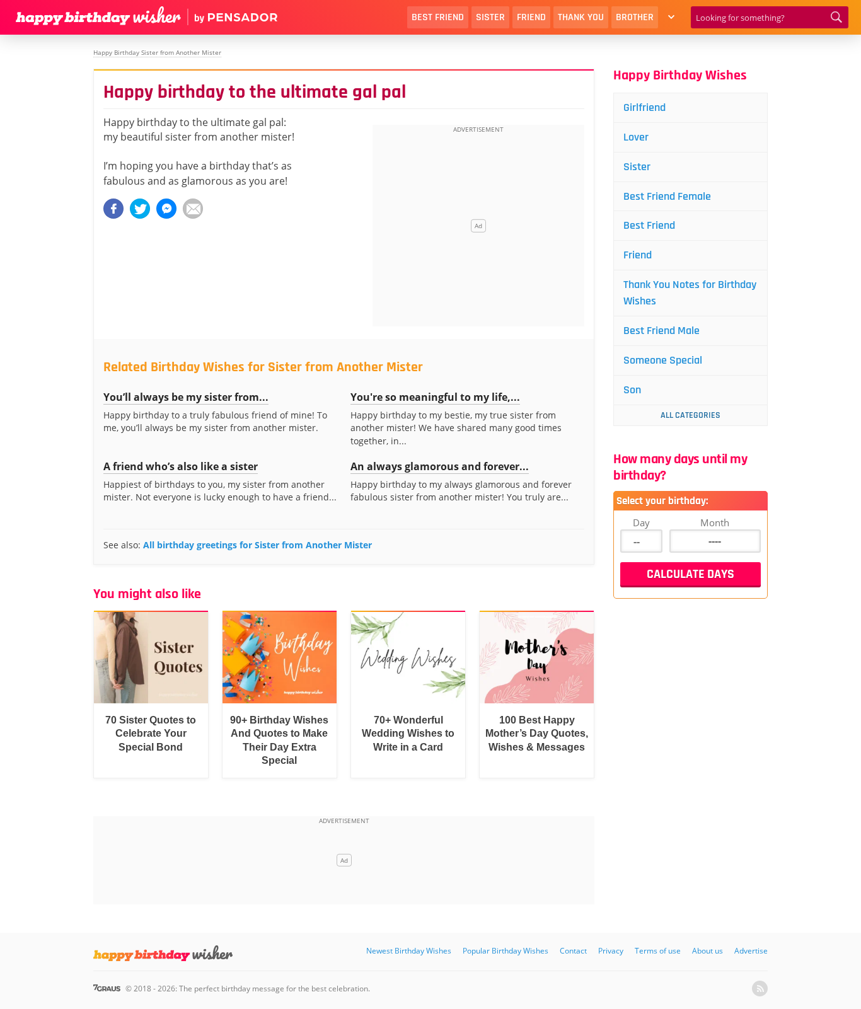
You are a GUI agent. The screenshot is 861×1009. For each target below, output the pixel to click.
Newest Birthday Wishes (408, 950)
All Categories (690, 415)
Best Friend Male (661, 330)
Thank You (581, 17)
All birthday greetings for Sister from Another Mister (257, 545)
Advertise (751, 950)
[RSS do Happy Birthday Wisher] (760, 988)
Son (632, 390)
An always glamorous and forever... (439, 466)
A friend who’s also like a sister (180, 466)
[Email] (193, 209)
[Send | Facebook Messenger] (166, 209)
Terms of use (658, 950)
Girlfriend (644, 107)
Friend (531, 17)
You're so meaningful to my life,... (435, 397)
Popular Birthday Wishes (505, 950)
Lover (636, 137)
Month (714, 522)
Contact (573, 950)
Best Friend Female (667, 196)
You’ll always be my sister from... (186, 397)
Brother (635, 17)
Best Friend (438, 17)
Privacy (610, 950)
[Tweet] (140, 209)
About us (707, 950)
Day (641, 522)
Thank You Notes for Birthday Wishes (689, 292)
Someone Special (662, 360)
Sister (490, 17)
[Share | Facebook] (113, 209)
